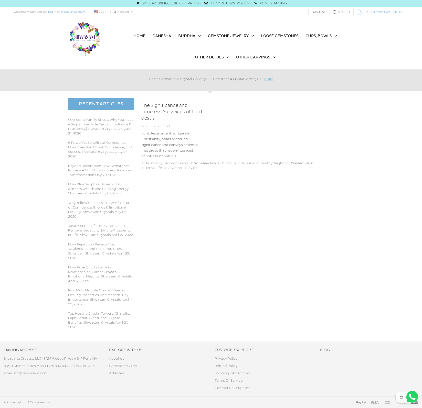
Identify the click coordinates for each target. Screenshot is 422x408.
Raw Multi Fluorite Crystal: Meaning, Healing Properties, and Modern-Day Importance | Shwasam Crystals (98, 294)
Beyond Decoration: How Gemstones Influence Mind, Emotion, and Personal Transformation (100, 170)
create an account (73, 11)
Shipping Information (232, 373)
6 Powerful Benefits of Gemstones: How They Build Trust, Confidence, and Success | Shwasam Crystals (100, 147)
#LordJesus (244, 163)
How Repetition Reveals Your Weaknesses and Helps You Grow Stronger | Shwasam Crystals (95, 249)
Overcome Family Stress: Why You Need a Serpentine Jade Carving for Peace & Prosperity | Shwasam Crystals (101, 124)
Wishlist (319, 12)
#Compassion (176, 163)
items (387, 12)
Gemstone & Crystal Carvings (183, 79)
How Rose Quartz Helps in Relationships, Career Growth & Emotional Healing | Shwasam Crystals (100, 271)
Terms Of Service (229, 381)
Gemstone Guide (123, 366)
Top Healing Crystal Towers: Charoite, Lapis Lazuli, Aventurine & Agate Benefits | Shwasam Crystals (99, 318)
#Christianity (152, 163)
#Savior (190, 168)
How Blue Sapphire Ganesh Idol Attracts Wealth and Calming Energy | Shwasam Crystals (99, 188)
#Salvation (173, 168)
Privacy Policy (226, 359)
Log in (52, 11)
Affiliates (116, 373)
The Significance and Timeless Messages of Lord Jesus (171, 112)
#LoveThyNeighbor (272, 163)
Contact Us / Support (232, 388)
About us (116, 359)
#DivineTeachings (204, 163)
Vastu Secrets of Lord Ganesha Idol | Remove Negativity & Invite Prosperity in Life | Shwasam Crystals (99, 230)
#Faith (227, 163)
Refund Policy (226, 366)
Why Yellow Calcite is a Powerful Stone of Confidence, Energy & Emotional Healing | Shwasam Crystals (100, 207)
